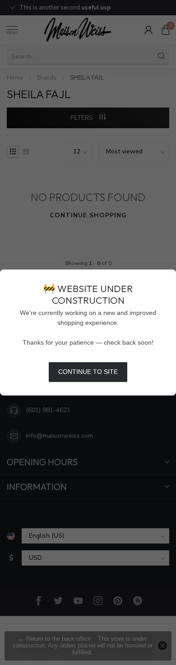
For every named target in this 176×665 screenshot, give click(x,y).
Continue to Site (88, 371)
